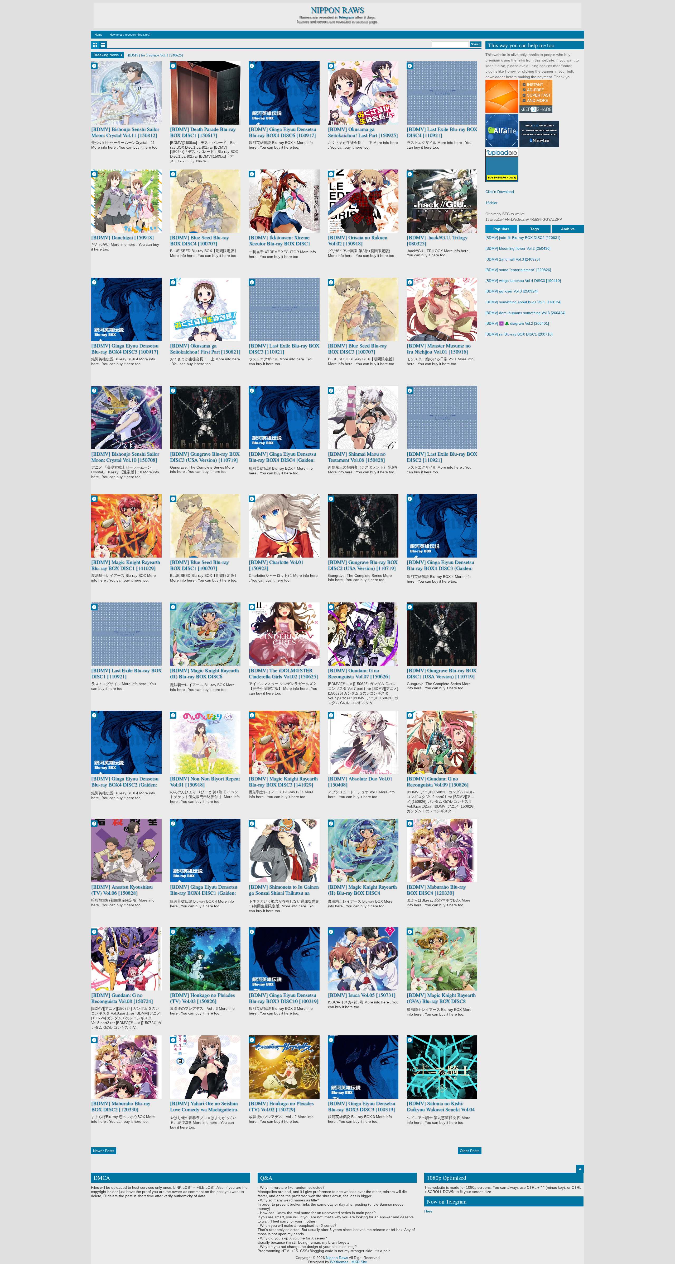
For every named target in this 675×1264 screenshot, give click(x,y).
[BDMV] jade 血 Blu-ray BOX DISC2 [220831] (522, 237)
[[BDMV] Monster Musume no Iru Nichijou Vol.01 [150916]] (442, 309)
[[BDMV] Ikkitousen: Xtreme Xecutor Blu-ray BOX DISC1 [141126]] (284, 201)
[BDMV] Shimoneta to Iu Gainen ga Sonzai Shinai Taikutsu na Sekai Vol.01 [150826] (284, 893)
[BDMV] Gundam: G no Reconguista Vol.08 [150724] (122, 998)
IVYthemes (339, 1262)
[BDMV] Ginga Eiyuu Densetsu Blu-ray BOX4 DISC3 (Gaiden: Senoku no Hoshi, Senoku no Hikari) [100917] (440, 571)
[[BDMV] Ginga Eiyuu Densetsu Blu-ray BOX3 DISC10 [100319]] (284, 959)
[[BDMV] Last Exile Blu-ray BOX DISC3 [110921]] (284, 309)
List (103, 45)
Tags (534, 229)
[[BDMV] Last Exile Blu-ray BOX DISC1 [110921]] (126, 634)
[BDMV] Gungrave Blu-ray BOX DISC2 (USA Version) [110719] (363, 565)
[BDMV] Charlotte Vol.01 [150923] (276, 565)
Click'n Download (499, 192)
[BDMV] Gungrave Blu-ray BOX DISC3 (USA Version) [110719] (205, 457)
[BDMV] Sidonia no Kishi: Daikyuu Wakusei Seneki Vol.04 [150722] (441, 1109)
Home (98, 34)
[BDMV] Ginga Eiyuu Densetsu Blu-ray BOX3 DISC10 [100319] (284, 998)
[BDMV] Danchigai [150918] (122, 237)
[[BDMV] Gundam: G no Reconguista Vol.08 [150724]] (126, 959)
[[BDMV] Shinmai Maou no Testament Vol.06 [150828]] (363, 417)
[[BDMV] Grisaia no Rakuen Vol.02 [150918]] (363, 201)
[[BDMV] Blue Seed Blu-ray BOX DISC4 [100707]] (205, 201)
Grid (95, 45)
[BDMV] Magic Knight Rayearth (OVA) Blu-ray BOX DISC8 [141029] (441, 1001)
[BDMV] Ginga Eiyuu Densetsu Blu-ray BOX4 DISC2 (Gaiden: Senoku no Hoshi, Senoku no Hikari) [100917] (124, 787)
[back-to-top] (580, 1169)
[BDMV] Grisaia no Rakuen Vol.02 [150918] (357, 240)
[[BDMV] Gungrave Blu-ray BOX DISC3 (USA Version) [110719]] (205, 417)
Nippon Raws (337, 9)
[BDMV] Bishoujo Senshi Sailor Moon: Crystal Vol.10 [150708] (125, 457)
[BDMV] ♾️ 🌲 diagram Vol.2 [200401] (517, 323)
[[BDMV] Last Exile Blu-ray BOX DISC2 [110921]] (442, 417)
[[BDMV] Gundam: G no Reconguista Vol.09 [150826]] (442, 742)
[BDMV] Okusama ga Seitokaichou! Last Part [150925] (363, 132)
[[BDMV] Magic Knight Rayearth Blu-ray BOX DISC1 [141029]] (126, 526)
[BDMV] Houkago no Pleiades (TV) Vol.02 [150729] (281, 1106)
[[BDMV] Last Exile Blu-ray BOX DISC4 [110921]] (442, 93)
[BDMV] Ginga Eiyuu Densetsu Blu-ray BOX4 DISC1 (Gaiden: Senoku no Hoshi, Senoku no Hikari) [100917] (203, 896)
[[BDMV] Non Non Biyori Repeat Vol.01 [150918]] (205, 742)
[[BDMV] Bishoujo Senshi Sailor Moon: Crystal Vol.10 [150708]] (126, 417)
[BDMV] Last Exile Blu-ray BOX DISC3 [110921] (284, 348)
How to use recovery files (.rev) (130, 34)
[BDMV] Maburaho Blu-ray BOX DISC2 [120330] (120, 1106)
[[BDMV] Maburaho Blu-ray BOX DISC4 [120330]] (442, 850)
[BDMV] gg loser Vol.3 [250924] (511, 291)
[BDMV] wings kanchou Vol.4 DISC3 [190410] (523, 281)
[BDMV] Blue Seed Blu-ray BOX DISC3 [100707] (357, 348)
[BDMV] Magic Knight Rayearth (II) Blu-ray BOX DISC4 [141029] (362, 893)
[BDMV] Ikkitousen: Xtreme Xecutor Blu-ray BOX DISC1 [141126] (279, 243)
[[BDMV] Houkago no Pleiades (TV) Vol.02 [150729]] (284, 1067)
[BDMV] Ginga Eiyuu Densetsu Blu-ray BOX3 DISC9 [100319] (361, 1106)
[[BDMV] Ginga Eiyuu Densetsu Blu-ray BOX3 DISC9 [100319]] (363, 1067)
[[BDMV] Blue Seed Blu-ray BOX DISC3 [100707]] (363, 309)
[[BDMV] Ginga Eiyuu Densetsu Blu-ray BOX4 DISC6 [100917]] (284, 93)
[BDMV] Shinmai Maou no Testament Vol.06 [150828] (356, 457)
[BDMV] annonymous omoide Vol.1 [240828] (161, 55)
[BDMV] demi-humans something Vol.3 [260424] (525, 313)
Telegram (346, 17)
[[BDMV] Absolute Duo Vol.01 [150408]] (363, 742)
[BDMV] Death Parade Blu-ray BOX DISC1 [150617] (203, 132)
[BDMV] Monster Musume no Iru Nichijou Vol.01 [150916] (439, 348)
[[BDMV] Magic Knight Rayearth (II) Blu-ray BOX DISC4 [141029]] (363, 850)
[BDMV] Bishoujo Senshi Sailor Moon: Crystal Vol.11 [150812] (125, 132)
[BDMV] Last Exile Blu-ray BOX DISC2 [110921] (442, 457)
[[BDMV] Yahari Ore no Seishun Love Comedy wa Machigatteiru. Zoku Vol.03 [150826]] (205, 1067)
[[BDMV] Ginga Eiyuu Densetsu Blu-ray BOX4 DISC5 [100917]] (126, 309)
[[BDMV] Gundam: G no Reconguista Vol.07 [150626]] (363, 634)
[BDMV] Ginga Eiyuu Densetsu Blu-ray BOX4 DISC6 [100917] (282, 132)
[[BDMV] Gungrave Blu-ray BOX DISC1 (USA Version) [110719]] (442, 634)
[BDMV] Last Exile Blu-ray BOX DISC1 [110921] (126, 673)
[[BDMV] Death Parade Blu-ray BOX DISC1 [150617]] (205, 93)
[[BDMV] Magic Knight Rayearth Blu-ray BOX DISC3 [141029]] (284, 742)
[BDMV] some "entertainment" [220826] (518, 270)
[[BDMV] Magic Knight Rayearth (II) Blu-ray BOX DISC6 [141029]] (205, 634)
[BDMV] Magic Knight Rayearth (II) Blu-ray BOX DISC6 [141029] (204, 676)
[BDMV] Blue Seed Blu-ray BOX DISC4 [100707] (199, 240)
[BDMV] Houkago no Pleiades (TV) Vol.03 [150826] (202, 998)
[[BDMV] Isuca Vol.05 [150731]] (363, 959)
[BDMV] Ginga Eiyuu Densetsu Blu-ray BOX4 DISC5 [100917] (124, 348)
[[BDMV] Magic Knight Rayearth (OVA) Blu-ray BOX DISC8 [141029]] (442, 959)
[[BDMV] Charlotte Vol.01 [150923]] (284, 526)
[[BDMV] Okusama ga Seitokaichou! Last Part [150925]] (363, 93)
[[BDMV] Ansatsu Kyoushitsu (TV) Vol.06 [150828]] (126, 850)
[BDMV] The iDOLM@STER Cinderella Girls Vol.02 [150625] (283, 673)
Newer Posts (103, 1151)
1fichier (491, 203)
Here (428, 1211)
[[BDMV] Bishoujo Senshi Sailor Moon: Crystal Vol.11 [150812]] (126, 93)
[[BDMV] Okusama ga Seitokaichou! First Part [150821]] (205, 309)
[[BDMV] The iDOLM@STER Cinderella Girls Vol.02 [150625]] (284, 634)
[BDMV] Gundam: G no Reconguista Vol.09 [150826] (438, 781)
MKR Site (359, 1262)
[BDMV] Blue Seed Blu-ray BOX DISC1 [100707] (199, 565)
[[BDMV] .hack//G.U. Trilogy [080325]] (442, 201)
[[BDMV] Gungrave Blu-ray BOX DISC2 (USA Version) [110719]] (363, 526)
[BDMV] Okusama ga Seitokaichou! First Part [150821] (205, 348)
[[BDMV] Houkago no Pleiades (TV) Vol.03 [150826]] (205, 959)
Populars (501, 229)
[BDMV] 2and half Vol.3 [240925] (512, 259)
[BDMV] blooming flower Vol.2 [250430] (518, 248)
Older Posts (469, 1151)
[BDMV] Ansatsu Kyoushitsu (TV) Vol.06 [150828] (122, 890)
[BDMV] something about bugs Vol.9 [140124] (523, 302)
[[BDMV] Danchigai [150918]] (126, 201)
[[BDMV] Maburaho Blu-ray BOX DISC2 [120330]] (126, 1067)
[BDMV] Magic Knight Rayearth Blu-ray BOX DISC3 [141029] (283, 781)
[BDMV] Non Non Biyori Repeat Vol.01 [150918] (205, 781)
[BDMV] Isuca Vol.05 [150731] (362, 995)
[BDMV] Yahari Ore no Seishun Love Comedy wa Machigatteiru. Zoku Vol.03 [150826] (204, 1109)
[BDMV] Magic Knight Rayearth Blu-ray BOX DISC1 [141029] (125, 565)
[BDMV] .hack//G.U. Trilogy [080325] (437, 240)
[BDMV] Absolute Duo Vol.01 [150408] (360, 781)
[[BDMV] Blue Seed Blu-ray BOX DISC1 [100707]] (205, 526)
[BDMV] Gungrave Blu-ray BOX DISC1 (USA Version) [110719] (441, 673)
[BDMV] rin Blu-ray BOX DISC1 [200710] (519, 334)
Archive (568, 229)
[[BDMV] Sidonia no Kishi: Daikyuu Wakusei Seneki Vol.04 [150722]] (442, 1067)
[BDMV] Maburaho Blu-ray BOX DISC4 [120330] (436, 890)
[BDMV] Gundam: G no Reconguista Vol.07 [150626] (359, 673)
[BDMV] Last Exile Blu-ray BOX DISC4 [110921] (442, 132)
